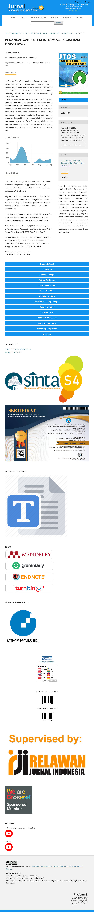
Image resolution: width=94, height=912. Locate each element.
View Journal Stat (47, 662)
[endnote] (29, 580)
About (66, 17)
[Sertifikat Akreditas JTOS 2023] (47, 461)
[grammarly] (29, 569)
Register (78, 2)
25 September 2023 (13, 352)
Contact (79, 17)
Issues (22, 17)
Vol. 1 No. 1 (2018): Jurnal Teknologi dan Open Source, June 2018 (49, 33)
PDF (64, 100)
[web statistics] (47, 658)
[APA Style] (9, 850)
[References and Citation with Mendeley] (9, 837)
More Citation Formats (72, 145)
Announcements (39, 17)
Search (58, 23)
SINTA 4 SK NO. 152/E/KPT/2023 (18, 349)
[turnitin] (29, 591)
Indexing (55, 17)
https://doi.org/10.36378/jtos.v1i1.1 (23, 58)
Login (87, 2)
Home (13, 17)
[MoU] (23, 647)
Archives (16, 33)
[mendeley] (29, 558)
